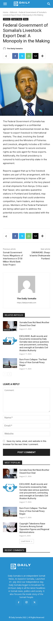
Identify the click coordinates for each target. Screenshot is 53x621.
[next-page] (9, 374)
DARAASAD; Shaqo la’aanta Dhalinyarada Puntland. (40, 255)
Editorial (13, 12)
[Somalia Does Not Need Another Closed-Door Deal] (10, 326)
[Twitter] (22, 56)
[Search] (49, 4)
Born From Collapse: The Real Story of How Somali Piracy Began (33, 362)
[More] (42, 56)
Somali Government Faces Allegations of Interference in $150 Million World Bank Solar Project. (13, 258)
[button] (5, 4)
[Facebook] (15, 56)
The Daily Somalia (15, 48)
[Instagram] (26, 602)
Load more (25, 541)
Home (5, 12)
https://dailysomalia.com (26, 303)
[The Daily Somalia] (5, 48)
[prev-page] (5, 374)
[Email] (35, 56)
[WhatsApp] (29, 56)
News (26, 19)
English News (16, 19)
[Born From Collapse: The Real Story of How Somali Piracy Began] (10, 363)
